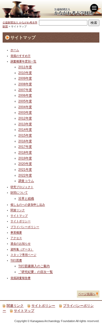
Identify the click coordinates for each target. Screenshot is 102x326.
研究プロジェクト (21, 187)
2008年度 (25, 84)
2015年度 (25, 135)
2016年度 (25, 141)
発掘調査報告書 (20, 277)
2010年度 (25, 72)
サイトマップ (19, 215)
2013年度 (25, 124)
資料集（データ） (21, 249)
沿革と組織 (26, 198)
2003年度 (25, 112)
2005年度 (25, 101)
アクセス (16, 238)
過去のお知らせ (20, 243)
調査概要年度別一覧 (23, 61)
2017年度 (25, 146)
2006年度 (25, 95)
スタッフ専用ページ (23, 254)
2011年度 (25, 67)
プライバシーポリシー (24, 226)
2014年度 (25, 129)
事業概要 (16, 232)
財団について (19, 192)
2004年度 (25, 107)
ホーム (14, 50)
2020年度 (25, 163)
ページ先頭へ (86, 294)
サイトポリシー (20, 221)
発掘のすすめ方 (20, 55)
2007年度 (25, 89)
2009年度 (25, 78)
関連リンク (17, 210)
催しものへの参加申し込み (27, 204)
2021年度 (25, 169)
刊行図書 (16, 260)
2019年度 (25, 158)
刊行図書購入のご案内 (34, 266)
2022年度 (25, 175)
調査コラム (26, 180)
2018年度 (25, 152)
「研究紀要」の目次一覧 (35, 271)
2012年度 (25, 118)
